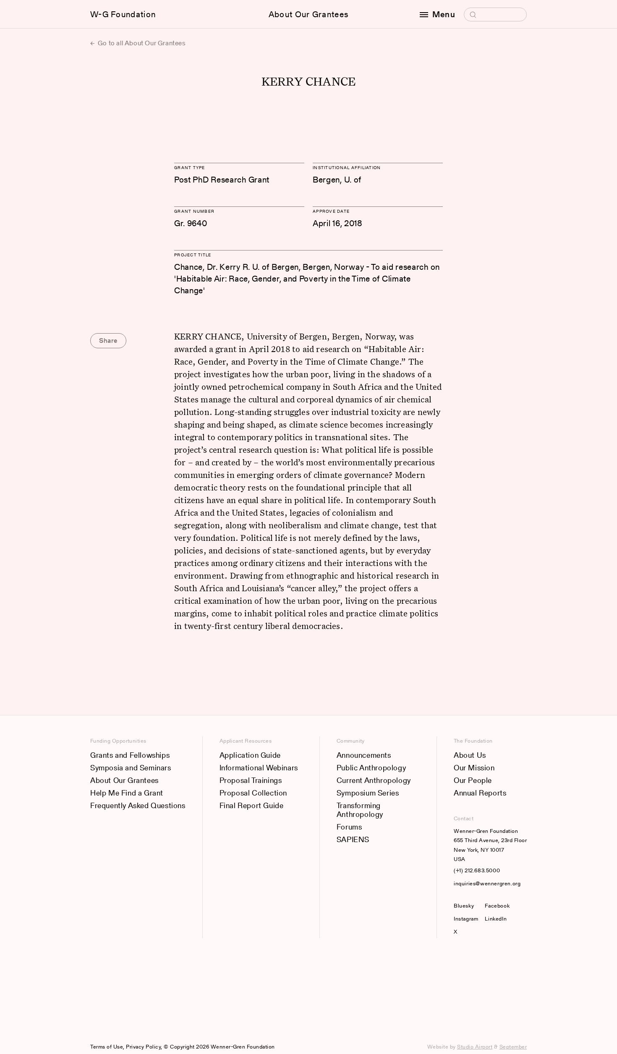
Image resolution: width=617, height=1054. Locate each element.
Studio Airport (474, 1047)
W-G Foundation (123, 14)
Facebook (497, 906)
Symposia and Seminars (130, 767)
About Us (470, 755)
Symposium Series (368, 793)
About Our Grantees (308, 14)
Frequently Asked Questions (138, 805)
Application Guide (250, 755)
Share (108, 340)
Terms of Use (106, 1047)
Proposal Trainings (251, 780)
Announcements (364, 755)
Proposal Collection (253, 793)
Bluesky (466, 906)
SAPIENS (353, 839)
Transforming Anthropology (360, 810)
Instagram (466, 919)
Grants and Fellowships (130, 755)
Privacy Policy (143, 1047)
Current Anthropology (374, 780)
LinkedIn (496, 919)
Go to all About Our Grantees (141, 43)
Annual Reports (480, 793)
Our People (473, 780)
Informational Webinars (259, 767)
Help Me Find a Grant (126, 793)
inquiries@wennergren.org (487, 883)
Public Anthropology (371, 767)
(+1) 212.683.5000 (477, 870)
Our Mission (474, 767)
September (513, 1047)
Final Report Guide (252, 805)
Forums (349, 827)
